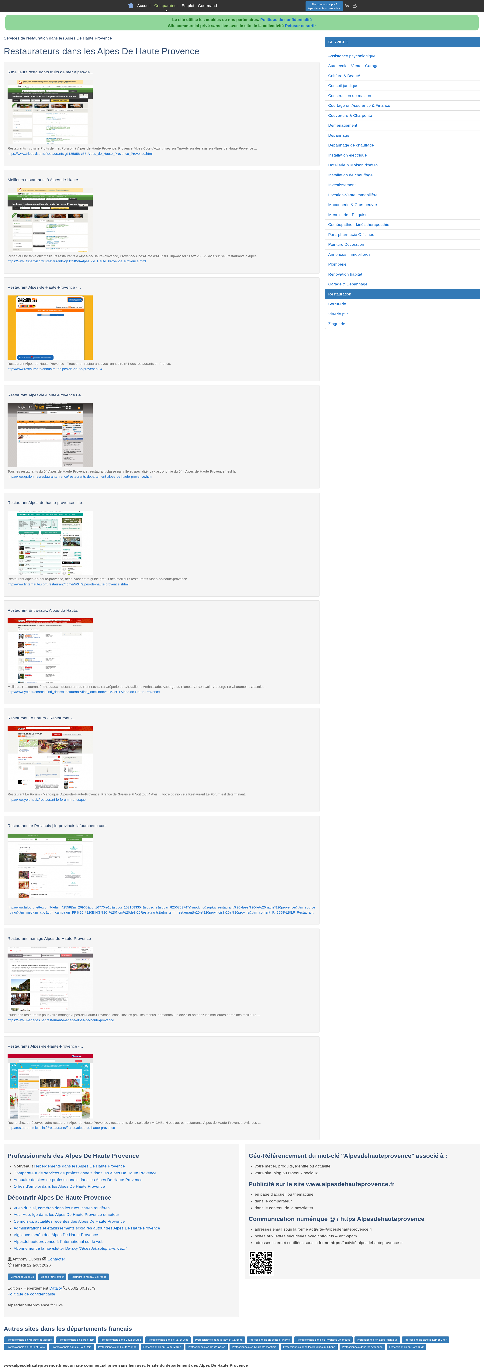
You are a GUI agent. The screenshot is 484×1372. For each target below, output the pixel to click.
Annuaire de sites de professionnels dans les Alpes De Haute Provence (78, 1179)
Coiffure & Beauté (344, 76)
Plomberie (337, 264)
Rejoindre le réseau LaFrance (88, 1276)
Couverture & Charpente (350, 115)
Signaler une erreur (52, 1276)
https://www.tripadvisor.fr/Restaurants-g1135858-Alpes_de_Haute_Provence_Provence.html (77, 261)
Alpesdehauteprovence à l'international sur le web (59, 1241)
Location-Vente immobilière (353, 195)
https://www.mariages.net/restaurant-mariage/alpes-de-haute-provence (61, 1020)
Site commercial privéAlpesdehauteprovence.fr (323, 6)
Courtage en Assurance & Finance (359, 105)
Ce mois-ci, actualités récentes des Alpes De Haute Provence (69, 1221)
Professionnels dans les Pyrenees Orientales (323, 1339)
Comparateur (166, 5)
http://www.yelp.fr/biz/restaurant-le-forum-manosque (47, 799)
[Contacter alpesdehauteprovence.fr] (354, 5)
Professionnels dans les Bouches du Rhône (309, 1346)
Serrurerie (337, 304)
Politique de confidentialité (286, 19)
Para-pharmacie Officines (351, 234)
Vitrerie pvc (338, 314)
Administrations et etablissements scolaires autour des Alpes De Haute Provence (87, 1228)
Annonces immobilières (349, 254)
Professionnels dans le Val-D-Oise (168, 1339)
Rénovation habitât (345, 274)
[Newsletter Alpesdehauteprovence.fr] (347, 5)
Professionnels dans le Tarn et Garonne (219, 1339)
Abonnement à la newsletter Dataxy (70, 1248)
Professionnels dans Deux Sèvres (121, 1339)
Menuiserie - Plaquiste (348, 214)
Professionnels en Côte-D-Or (406, 1346)
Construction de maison (349, 95)
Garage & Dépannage (348, 284)
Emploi (188, 5)
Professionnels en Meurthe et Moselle (29, 1339)
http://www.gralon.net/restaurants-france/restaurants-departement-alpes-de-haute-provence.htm (80, 476)
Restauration (339, 294)
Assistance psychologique (351, 56)
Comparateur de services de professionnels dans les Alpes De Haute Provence (85, 1173)
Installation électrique (347, 155)
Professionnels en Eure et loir (76, 1339)
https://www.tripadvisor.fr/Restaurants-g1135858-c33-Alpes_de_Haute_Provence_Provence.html (80, 154)
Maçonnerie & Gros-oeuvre (352, 204)
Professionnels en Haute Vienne (117, 1346)
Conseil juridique (343, 85)
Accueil (143, 5)
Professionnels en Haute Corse (206, 1346)
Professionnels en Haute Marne (162, 1346)
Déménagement (342, 125)
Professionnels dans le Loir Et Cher (425, 1339)
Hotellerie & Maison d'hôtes (353, 165)
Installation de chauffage (350, 175)
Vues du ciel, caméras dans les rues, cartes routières (62, 1208)
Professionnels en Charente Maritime (254, 1346)
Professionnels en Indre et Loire (26, 1346)
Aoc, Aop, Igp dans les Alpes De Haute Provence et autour (66, 1214)
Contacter (56, 1259)
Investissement (342, 185)
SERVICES (338, 42)
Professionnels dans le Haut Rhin (71, 1346)
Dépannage (338, 135)
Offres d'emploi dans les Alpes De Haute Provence (59, 1186)
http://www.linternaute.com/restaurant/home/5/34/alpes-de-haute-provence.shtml (68, 584)
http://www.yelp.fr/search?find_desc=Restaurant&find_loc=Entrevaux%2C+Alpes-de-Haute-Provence (84, 692)
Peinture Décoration (346, 244)
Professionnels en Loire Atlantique (377, 1339)
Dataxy (55, 1288)
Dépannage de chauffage (351, 145)
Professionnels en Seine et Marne (269, 1339)
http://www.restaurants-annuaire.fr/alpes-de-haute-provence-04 (55, 369)
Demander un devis (22, 1276)
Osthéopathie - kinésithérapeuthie (358, 224)
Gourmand (207, 5)
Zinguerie (336, 324)
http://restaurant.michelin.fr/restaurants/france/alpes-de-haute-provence (61, 1128)
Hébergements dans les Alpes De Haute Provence (79, 1166)
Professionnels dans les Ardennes (362, 1346)
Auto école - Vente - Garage (353, 66)
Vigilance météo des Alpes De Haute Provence (56, 1234)
